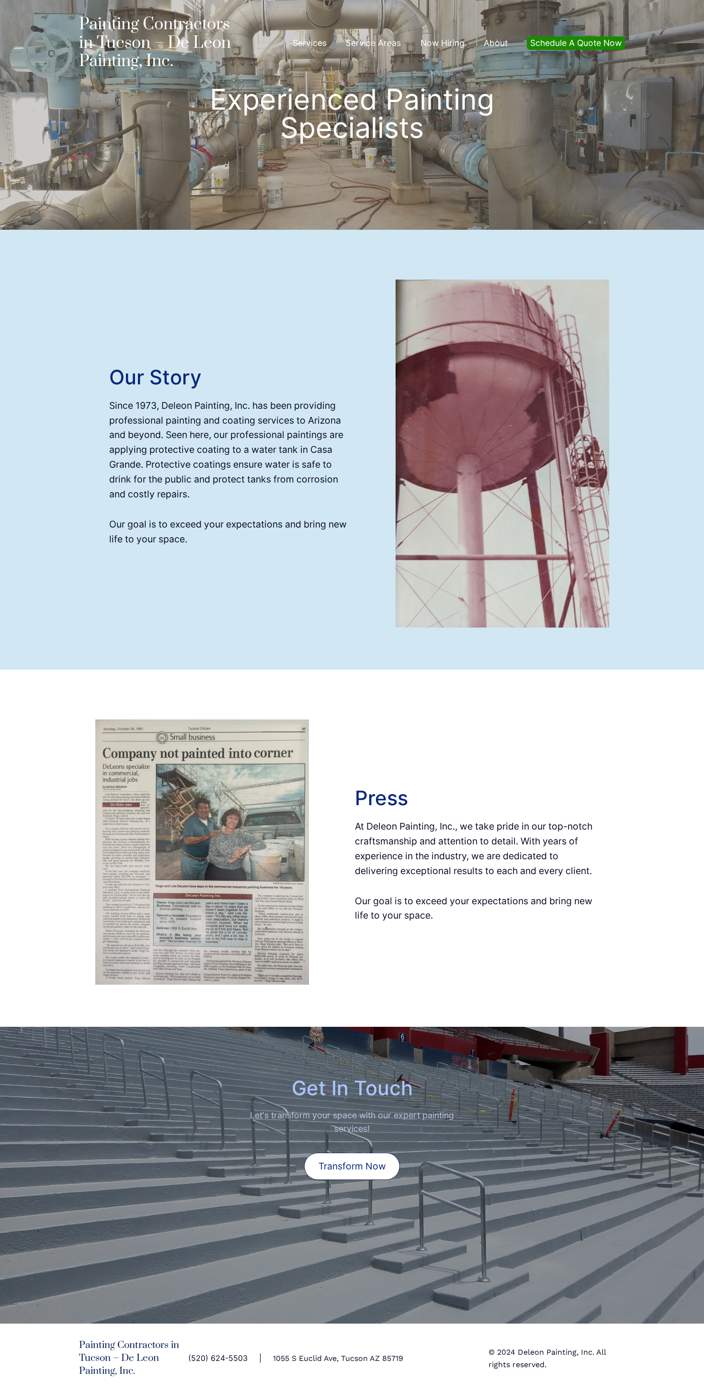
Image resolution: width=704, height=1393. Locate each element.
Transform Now (352, 1166)
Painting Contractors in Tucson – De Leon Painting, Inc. (155, 43)
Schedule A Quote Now (576, 43)
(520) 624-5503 (218, 1358)
